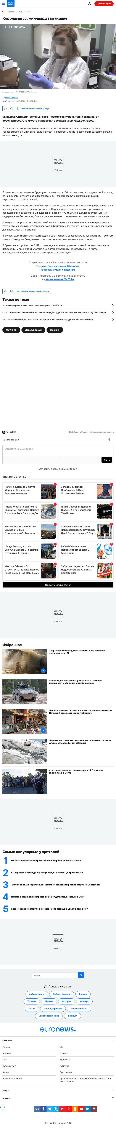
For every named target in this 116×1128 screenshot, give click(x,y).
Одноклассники (56, 266)
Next (4, 1059)
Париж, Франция (53, 1008)
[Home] (3, 12)
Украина (31, 1001)
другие (6, 1098)
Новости (11, 12)
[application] (58, 56)
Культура (64, 1066)
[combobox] (58, 975)
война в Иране (36, 994)
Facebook (46, 269)
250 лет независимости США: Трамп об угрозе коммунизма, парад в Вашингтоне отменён (47, 319)
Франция (72, 1015)
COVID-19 (11, 330)
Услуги (5, 1090)
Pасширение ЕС (79, 1008)
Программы (66, 1072)
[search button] (81, 975)
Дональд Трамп (33, 330)
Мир (20, 12)
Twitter (57, 269)
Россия (83, 994)
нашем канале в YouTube (59, 279)
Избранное (12, 645)
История (66, 1001)
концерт (84, 1001)
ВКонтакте (73, 266)
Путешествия (9, 1066)
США (28, 12)
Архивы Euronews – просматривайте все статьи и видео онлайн (85, 1079)
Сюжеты (6, 1040)
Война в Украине (61, 994)
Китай (32, 1008)
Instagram (69, 269)
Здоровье (65, 1059)
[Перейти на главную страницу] (10, 3)
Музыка (49, 1001)
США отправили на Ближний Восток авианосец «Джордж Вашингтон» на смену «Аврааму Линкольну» (54, 312)
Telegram (41, 266)
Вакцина (54, 330)
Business (6, 1053)
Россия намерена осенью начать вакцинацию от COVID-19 (32, 305)
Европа (6, 1047)
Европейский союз (49, 1015)
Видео (5, 1072)
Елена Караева (11, 97)
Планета (64, 1053)
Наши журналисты (12, 1078)
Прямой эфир (104, 3)
